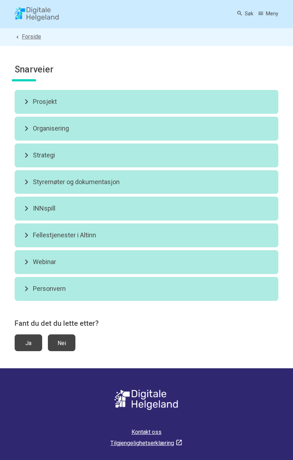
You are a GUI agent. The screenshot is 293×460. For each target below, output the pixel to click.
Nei (62, 343)
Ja (28, 343)
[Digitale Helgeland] (37, 14)
